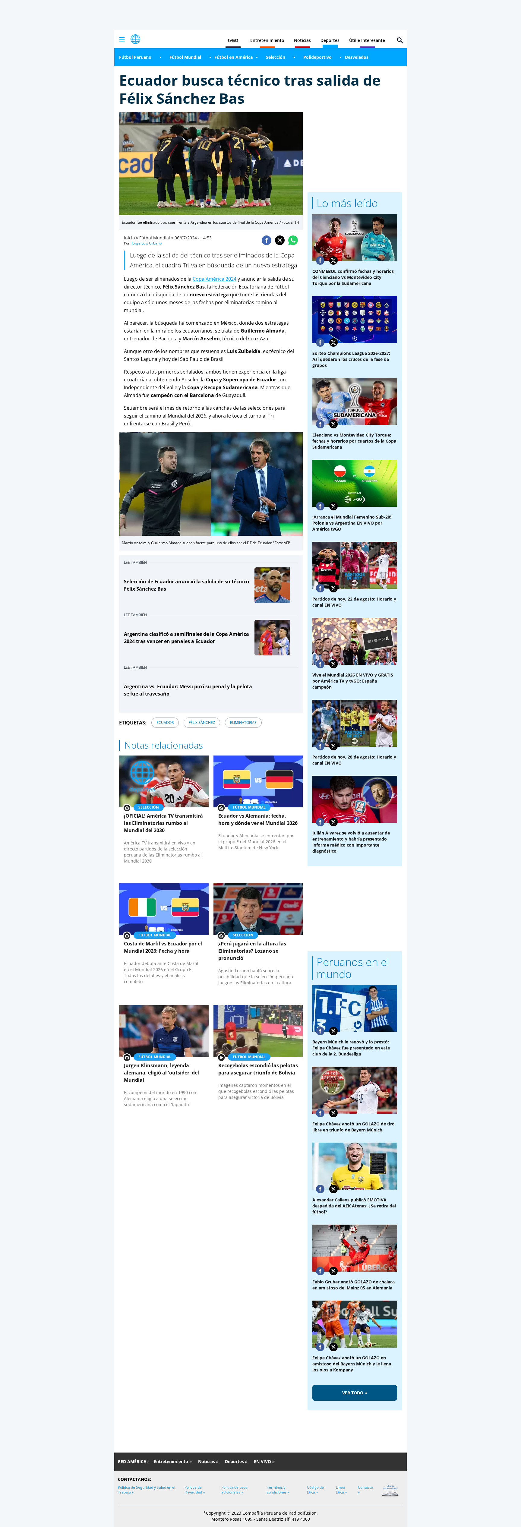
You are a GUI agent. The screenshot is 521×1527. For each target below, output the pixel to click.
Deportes (329, 40)
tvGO (233, 40)
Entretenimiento (267, 40)
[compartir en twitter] (280, 240)
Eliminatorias (243, 722)
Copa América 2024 (214, 279)
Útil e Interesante (367, 40)
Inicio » (131, 238)
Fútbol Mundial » (156, 238)
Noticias (302, 40)
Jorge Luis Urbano (147, 243)
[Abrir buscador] (400, 40)
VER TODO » (354, 1393)
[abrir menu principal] (121, 39)
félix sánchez (202, 722)
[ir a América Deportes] (135, 39)
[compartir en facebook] (266, 240)
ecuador (165, 722)
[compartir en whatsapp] (293, 240)
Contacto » (365, 1490)
